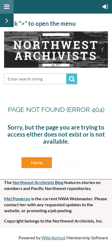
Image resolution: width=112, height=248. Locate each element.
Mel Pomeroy (17, 198)
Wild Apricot (54, 237)
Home (36, 162)
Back (71, 162)
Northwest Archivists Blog (38, 182)
